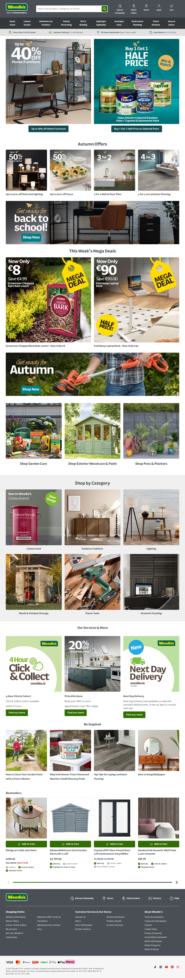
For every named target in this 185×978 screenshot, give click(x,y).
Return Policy (12, 921)
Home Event (12, 23)
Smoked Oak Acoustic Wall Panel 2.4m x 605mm (157, 852)
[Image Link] (136, 82)
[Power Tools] (93, 585)
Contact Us (80, 917)
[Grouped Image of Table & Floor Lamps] (151, 520)
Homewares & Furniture (46, 23)
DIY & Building (83, 23)
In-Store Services (115, 925)
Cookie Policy (151, 929)
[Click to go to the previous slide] (8, 882)
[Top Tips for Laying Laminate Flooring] (114, 755)
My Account (11, 929)
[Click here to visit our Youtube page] (166, 967)
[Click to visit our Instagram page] (177, 967)
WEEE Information (153, 941)
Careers (148, 925)
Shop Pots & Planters (151, 464)
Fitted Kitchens (156, 23)
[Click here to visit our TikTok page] (155, 967)
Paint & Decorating (66, 23)
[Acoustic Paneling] (151, 585)
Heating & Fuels (119, 23)
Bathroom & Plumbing (137, 23)
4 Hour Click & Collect (16, 925)
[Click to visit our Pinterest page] (172, 967)
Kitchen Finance (83, 929)
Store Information (83, 925)
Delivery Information (16, 917)
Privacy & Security (153, 933)
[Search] (104, 8)
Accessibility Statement (156, 937)
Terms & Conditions (154, 917)
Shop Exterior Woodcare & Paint (92, 464)
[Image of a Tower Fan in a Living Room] (34, 585)
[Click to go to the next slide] (176, 882)
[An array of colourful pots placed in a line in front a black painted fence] (151, 431)
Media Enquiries (152, 945)
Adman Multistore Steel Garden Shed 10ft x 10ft (68, 852)
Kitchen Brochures (116, 917)
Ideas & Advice (171, 23)
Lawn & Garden (27, 23)
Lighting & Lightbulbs (101, 23)
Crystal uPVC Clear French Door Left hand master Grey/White (112, 852)
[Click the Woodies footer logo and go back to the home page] (16, 899)
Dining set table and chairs (21, 850)
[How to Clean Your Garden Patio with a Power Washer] (26, 755)
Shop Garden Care (34, 464)
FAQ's (78, 921)
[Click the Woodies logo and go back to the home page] (16, 9)
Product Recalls (114, 921)
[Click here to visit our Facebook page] (160, 967)
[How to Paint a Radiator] (70, 755)
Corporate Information (155, 921)
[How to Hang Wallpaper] (158, 753)
